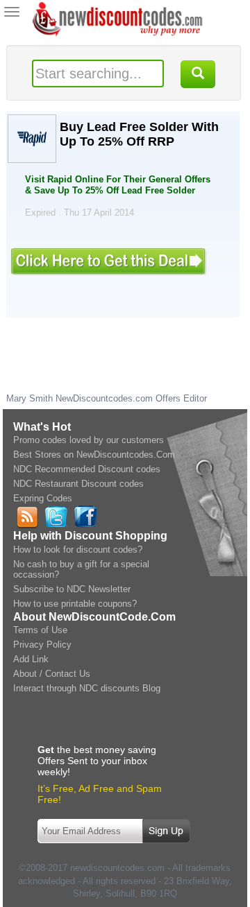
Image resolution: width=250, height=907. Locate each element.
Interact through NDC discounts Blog (86, 688)
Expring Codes (42, 498)
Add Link (31, 659)
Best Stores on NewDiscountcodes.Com (94, 454)
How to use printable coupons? (75, 603)
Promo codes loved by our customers (88, 440)
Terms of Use (40, 630)
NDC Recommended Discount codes (86, 469)
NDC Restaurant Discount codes (78, 483)
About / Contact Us (51, 673)
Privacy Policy (42, 644)
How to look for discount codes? (77, 549)
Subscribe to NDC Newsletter (72, 589)
